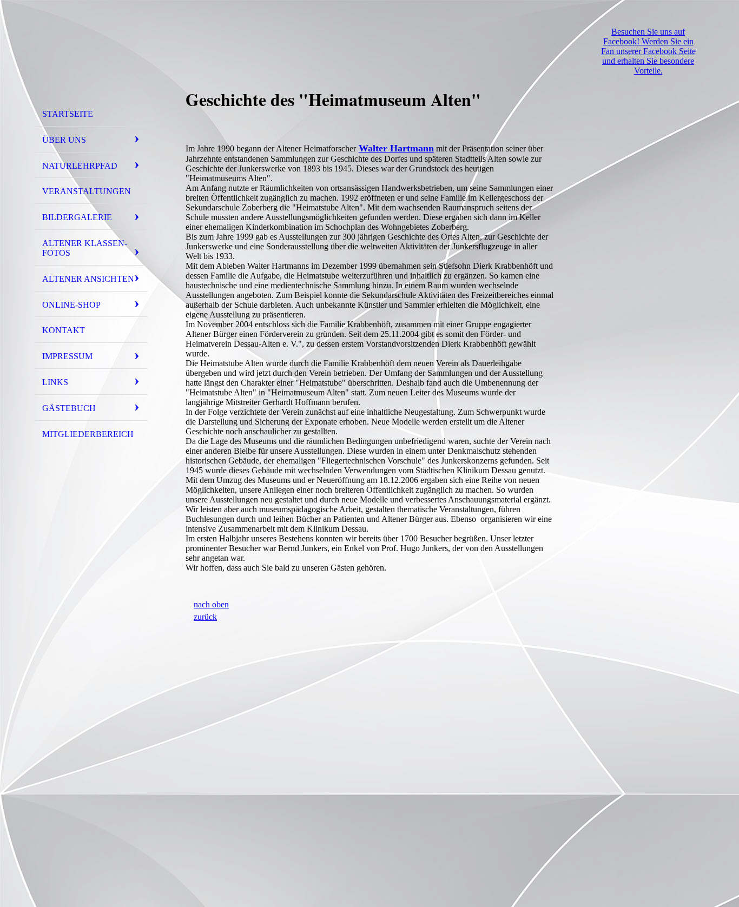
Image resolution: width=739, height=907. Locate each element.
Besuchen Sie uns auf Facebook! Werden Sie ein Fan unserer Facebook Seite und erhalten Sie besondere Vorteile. (648, 51)
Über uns (64, 139)
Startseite (67, 113)
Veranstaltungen (86, 191)
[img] (91, 55)
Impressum (67, 356)
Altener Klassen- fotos (84, 248)
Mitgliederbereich (88, 434)
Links (55, 382)
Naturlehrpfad (79, 165)
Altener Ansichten (88, 278)
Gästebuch (69, 408)
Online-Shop (71, 304)
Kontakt (63, 330)
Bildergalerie (77, 217)
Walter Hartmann (396, 148)
